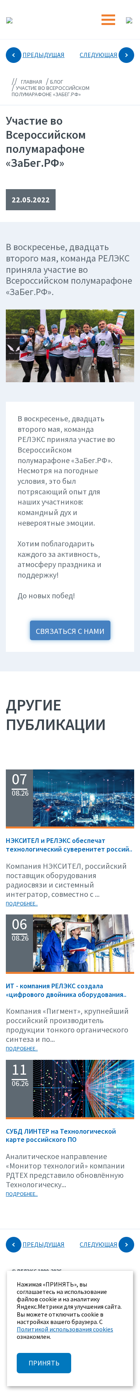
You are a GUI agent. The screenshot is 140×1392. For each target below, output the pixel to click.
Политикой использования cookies (65, 1329)
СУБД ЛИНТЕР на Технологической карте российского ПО (61, 1135)
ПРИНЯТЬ (44, 1362)
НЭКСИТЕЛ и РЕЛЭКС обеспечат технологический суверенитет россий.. (69, 844)
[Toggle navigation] (108, 20)
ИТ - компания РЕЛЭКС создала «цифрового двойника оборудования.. (66, 990)
